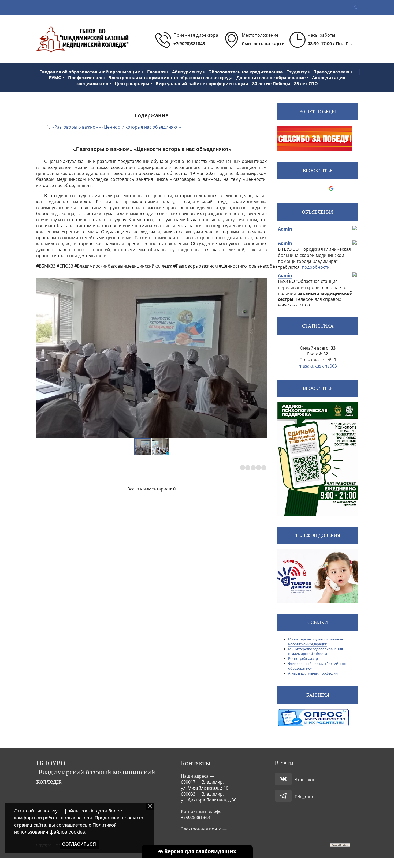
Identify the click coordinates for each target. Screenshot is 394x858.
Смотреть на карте (263, 44)
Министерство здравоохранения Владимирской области (315, 651)
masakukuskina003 (318, 366)
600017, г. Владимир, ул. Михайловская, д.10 (204, 785)
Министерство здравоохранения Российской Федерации (315, 641)
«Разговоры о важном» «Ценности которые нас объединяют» (116, 127)
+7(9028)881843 (189, 44)
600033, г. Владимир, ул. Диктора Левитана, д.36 (208, 797)
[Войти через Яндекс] (322, 189)
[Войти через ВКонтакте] (304, 189)
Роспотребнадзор (303, 658)
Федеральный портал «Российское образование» (317, 666)
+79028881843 (195, 817)
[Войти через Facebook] (313, 189)
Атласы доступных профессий (313, 673)
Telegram (304, 797)
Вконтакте (305, 779)
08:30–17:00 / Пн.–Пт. (330, 44)
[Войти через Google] (331, 189)
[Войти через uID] (295, 189)
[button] (262, 358)
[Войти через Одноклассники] (340, 189)
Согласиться (79, 844)
